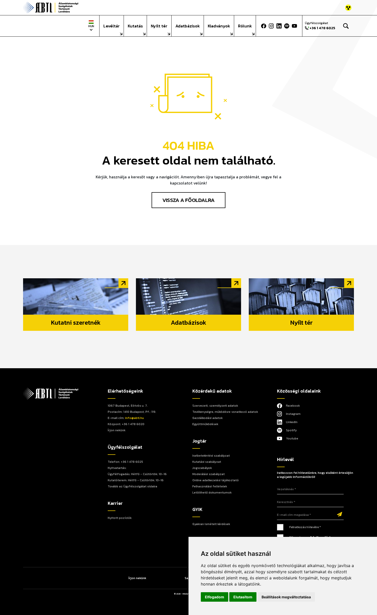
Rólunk (245, 26)
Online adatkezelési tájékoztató (215, 480)
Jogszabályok (202, 468)
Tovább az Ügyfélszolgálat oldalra (132, 486)
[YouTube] (294, 25)
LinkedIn (291, 422)
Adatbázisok (187, 26)
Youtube (292, 438)
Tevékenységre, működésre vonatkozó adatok (225, 411)
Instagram (293, 414)
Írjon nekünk (116, 430)
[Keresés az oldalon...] (346, 25)
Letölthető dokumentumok (212, 492)
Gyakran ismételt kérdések (211, 524)
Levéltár (111, 26)
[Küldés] (339, 514)
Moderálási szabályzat (208, 474)
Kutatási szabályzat (206, 461)
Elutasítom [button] (242, 597)
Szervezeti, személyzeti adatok (215, 405)
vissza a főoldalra (188, 200)
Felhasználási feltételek (209, 486)
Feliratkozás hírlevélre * (305, 527)
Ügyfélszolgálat (320, 26)
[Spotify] (286, 25)
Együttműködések (205, 424)
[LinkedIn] (279, 25)
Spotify (291, 430)
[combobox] (91, 25)
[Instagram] (271, 25)
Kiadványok (219, 26)
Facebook (293, 405)
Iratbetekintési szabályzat (211, 455)
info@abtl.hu (134, 418)
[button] (331, 26)
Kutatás (135, 26)
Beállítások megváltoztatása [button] (286, 597)
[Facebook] (263, 25)
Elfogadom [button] (214, 597)
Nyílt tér (159, 26)
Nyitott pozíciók (120, 518)
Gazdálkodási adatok (207, 418)
